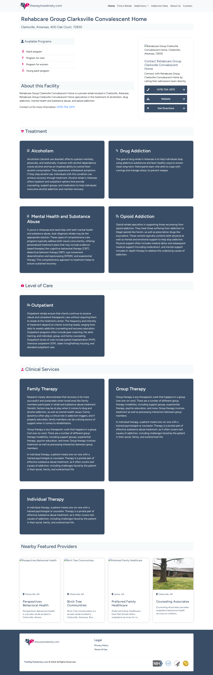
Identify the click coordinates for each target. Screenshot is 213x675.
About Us (175, 5)
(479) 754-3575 (66, 107)
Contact (187, 5)
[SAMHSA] (177, 663)
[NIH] (158, 663)
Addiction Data (159, 5)
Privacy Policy (101, 645)
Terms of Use (100, 649)
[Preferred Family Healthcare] (125, 560)
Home (111, 5)
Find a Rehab (124, 5)
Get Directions (166, 108)
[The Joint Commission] (186, 663)
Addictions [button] (140, 5)
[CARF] (168, 663)
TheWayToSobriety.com (36, 662)
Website (165, 98)
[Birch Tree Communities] (79, 560)
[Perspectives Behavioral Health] (38, 560)
